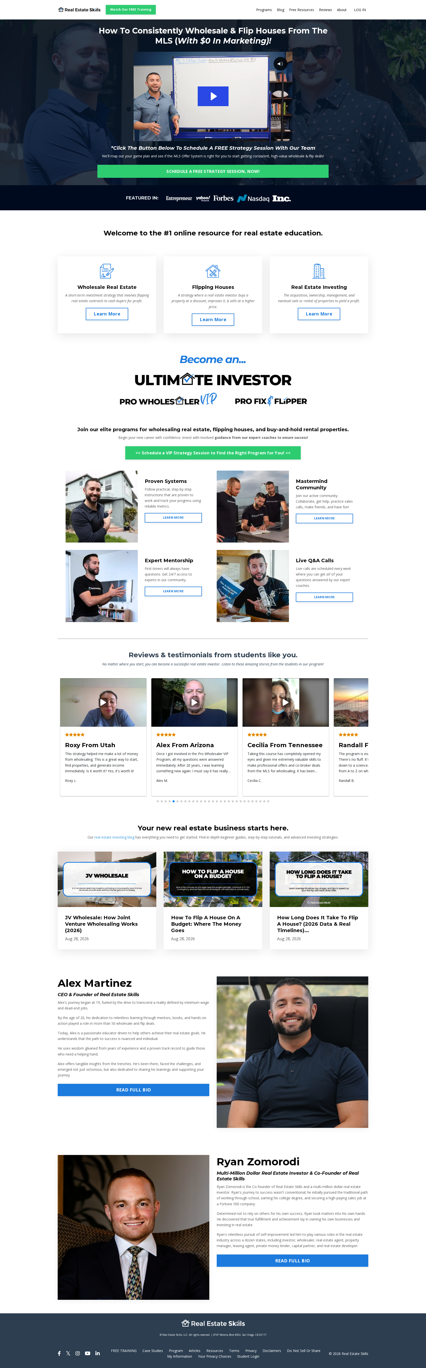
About (342, 9)
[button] (158, 801)
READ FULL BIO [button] (133, 1090)
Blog (280, 9)
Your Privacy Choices (214, 1356)
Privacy (251, 1350)
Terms (234, 1350)
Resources (214, 1350)
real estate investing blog (114, 837)
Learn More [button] (107, 314)
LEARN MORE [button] (173, 517)
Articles (194, 1350)
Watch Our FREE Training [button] (130, 9)
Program (176, 1350)
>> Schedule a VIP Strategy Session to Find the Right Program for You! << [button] (213, 453)
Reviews (325, 9)
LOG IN (360, 9)
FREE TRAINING (124, 1350)
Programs (264, 9)
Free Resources (301, 9)
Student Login (248, 1356)
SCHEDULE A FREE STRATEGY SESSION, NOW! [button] (213, 171)
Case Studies (152, 1350)
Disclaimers (272, 1350)
